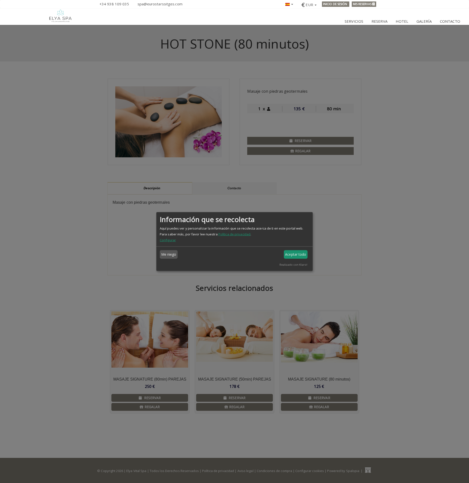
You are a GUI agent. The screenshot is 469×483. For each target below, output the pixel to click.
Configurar (168, 240)
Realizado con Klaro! (293, 264)
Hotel (402, 21)
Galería (424, 21)
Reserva (379, 21)
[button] (289, 3)
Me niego (168, 254)
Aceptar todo (295, 254)
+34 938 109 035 (114, 3)
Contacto (450, 21)
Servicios (354, 21)
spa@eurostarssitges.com (160, 3)
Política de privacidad (234, 234)
